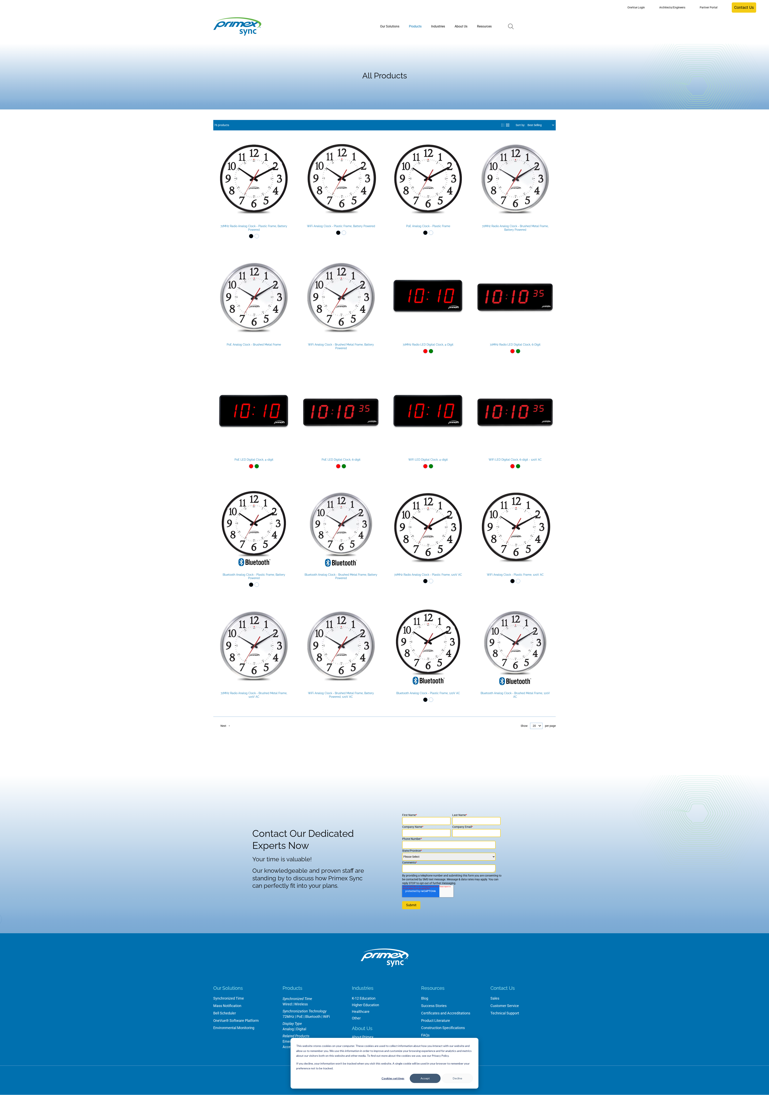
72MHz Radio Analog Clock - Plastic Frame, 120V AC (428, 574)
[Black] (251, 236)
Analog (288, 1029)
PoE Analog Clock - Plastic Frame (428, 226)
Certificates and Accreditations (445, 1013)
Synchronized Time (228, 998)
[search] (511, 26)
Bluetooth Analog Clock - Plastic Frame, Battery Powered (254, 576)
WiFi (326, 1016)
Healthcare (360, 1011)
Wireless (301, 1004)
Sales (494, 998)
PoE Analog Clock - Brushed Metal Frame (254, 344)
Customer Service (504, 1006)
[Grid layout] (507, 125)
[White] (257, 236)
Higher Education (365, 1005)
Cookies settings (392, 1078)
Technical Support (504, 1013)
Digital (301, 1029)
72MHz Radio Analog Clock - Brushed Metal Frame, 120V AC (254, 695)
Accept (425, 1078)
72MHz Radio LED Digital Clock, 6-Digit (515, 344)
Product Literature (435, 1020)
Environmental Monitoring (233, 1028)
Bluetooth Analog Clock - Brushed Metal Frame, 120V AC (515, 695)
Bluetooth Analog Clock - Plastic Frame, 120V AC (428, 693)
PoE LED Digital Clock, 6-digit (341, 459)
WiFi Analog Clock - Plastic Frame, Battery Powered (341, 226)
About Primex (362, 1037)
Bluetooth (313, 1016)
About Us (362, 1028)
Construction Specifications (443, 1028)
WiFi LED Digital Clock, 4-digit (428, 459)
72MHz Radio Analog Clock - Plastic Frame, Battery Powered (253, 227)
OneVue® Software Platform (236, 1020)
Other (356, 1018)
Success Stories (434, 1006)
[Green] (431, 351)
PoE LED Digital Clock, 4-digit (254, 459)
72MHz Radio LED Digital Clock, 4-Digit (428, 344)
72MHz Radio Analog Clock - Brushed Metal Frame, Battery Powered (515, 227)
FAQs (425, 1035)
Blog (424, 998)
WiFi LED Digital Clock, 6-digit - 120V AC (515, 459)
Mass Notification (227, 1006)
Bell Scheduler (224, 1013)
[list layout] (502, 125)
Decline (457, 1078)
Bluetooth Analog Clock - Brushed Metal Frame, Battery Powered (341, 576)
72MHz (288, 1016)
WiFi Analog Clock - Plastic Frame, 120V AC (515, 574)
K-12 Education (363, 998)
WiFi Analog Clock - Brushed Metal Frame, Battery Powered (341, 346)
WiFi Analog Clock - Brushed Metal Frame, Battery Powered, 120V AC (341, 695)
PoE (300, 1016)
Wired (287, 1004)
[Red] (425, 351)
